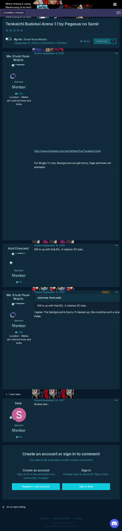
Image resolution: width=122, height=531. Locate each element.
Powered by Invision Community (61, 526)
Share (86, 41)
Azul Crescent (18, 248)
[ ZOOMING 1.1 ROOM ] (53, 43)
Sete (18, 403)
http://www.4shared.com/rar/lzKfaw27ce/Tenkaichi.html (67, 151)
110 (20, 437)
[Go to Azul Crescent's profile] (19, 260)
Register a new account (35, 486)
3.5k (20, 93)
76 (20, 282)
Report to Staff (61, 518)
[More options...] (116, 53)
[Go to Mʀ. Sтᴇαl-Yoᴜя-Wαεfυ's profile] (9, 41)
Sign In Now (86, 486)
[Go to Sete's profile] (19, 415)
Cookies (77, 518)
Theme (44, 518)
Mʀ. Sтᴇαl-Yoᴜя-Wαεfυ (18, 58)
